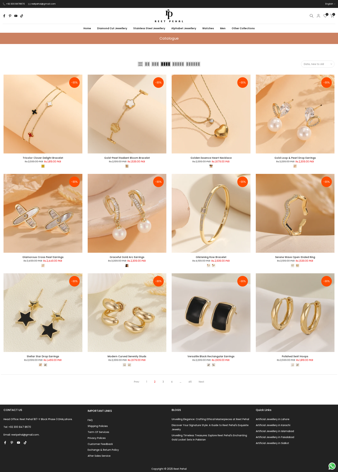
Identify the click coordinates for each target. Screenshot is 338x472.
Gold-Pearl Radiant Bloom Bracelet (127, 158)
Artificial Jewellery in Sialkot (272, 443)
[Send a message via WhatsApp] (332, 466)
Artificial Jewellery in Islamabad (275, 431)
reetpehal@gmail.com (43, 3)
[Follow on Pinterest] (10, 16)
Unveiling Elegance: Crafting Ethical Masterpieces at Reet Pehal (210, 419)
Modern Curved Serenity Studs (127, 356)
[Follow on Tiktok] (21, 16)
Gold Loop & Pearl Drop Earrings (295, 158)
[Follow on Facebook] (4, 16)
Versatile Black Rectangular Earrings (210, 356)
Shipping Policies (98, 426)
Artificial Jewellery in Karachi (273, 425)
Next (201, 381)
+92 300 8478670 (15, 3)
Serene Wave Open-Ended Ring (295, 257)
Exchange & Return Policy (103, 450)
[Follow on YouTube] (15, 16)
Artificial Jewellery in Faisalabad (275, 437)
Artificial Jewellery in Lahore (272, 419)
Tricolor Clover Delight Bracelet (43, 158)
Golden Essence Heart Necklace (211, 158)
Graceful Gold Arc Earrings (127, 257)
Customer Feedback (100, 444)
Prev (136, 381)
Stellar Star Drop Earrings (43, 356)
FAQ (90, 420)
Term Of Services (98, 432)
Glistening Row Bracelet (211, 257)
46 (190, 381)
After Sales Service (99, 456)
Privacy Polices (97, 438)
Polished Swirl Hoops (295, 356)
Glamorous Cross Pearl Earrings (43, 257)
